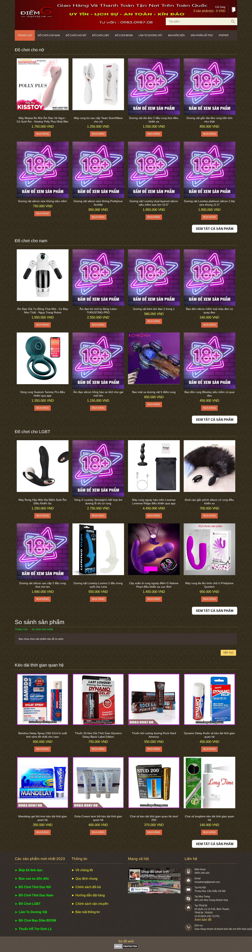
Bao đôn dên (176, 35)
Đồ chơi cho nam (49, 35)
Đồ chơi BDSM (124, 35)
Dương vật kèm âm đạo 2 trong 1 (154, 308)
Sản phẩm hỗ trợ (202, 35)
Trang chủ (25, 35)
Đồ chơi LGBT (100, 35)
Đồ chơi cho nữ (76, 35)
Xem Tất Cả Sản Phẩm (214, 228)
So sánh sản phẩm (42, 629)
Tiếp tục (228, 652)
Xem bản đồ (203, 919)
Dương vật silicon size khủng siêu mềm (42, 201)
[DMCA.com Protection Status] (126, 947)
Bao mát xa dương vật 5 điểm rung (154, 392)
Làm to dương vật (150, 35)
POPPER (224, 35)
